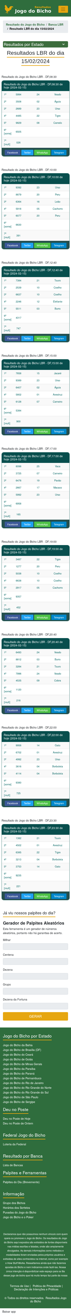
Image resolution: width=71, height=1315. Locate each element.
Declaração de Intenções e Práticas (36, 1289)
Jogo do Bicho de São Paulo (20, 1097)
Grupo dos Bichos (14, 1203)
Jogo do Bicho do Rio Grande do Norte (27, 1088)
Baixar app (9, 1311)
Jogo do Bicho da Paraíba (19, 1069)
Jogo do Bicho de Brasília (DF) (22, 1050)
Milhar (7, 940)
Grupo (7, 984)
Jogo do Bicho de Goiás (18, 1059)
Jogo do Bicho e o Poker (18, 1217)
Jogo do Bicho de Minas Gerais (22, 1064)
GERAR (35, 1016)
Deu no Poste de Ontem (18, 1123)
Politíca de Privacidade (47, 1286)
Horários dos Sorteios (16, 1208)
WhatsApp (42, 152)
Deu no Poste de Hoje (16, 1118)
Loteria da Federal (14, 1144)
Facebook (12, 152)
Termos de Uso (19, 1286)
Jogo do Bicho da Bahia (18, 1045)
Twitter (27, 152)
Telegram (59, 152)
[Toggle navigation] (63, 9)
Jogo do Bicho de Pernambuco (22, 1078)
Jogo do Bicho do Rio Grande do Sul (26, 1092)
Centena (8, 955)
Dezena (8, 970)
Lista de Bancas (13, 1165)
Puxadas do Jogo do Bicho (19, 1212)
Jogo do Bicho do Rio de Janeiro (23, 1083)
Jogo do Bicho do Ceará (18, 1054)
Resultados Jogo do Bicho (48, 1299)
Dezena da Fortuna (15, 999)
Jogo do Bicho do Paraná (19, 1073)
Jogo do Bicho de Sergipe (19, 1102)
